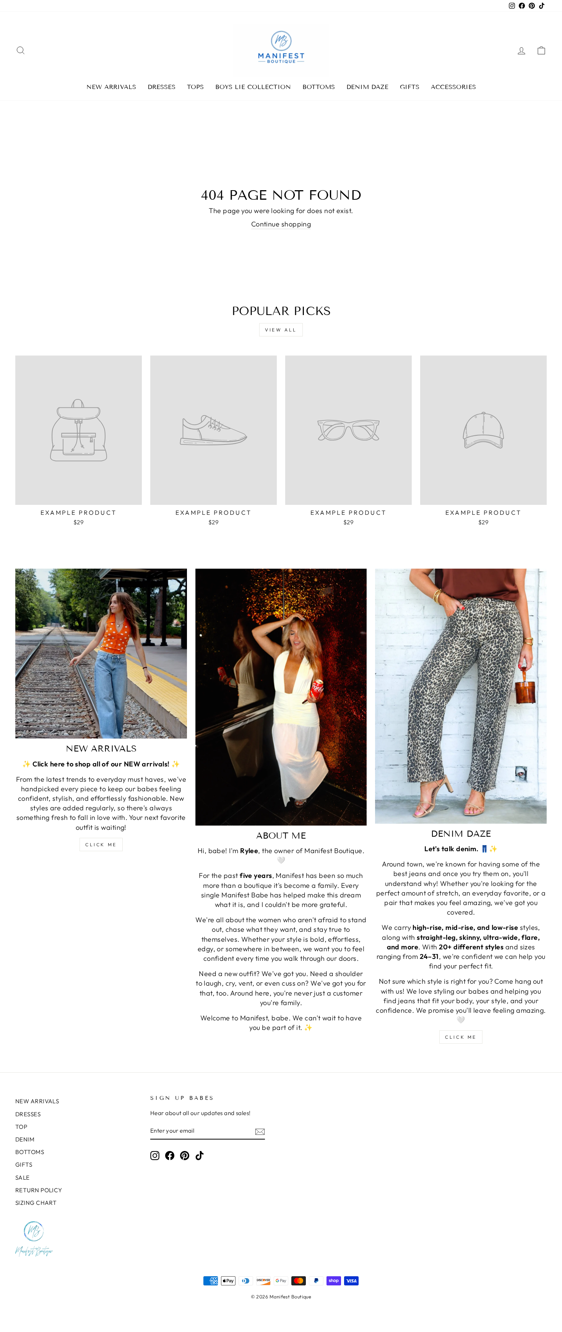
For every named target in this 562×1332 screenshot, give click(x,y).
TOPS (195, 87)
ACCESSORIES (453, 87)
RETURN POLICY (38, 1190)
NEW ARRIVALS (111, 87)
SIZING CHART (36, 1202)
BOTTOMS (318, 87)
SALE (22, 1177)
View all (281, 330)
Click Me (101, 844)
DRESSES (161, 87)
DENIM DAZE (367, 87)
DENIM (24, 1139)
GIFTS (409, 87)
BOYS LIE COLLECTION (253, 87)
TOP (21, 1126)
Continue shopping (281, 224)
